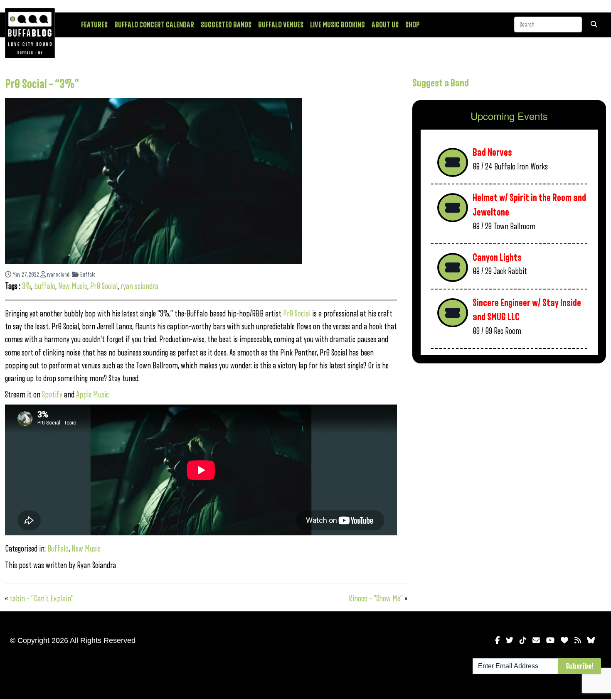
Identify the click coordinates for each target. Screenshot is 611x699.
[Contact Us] (536, 640)
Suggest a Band (440, 83)
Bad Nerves (492, 152)
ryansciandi (58, 275)
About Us (385, 25)
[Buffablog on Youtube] (550, 640)
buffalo (44, 286)
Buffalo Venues (280, 25)
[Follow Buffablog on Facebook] (497, 640)
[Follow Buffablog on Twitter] (509, 640)
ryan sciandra (139, 286)
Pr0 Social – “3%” (42, 84)
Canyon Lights (497, 258)
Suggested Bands (226, 25)
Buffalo (87, 275)
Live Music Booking (337, 25)
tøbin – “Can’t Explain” (42, 598)
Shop (412, 25)
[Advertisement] (509, 435)
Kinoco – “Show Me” (376, 598)
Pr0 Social (104, 286)
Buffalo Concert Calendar (154, 25)
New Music (72, 286)
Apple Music (91, 394)
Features (94, 25)
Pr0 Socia (296, 313)
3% (26, 286)
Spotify (52, 394)
